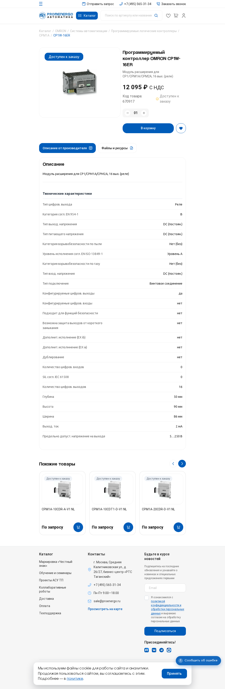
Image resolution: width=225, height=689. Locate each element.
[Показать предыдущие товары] (173, 463)
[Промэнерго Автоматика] (56, 15)
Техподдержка (50, 613)
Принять (174, 673)
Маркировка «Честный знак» (55, 563)
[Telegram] (161, 650)
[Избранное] (168, 15)
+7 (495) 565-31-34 (107, 585)
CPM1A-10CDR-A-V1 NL (58, 509)
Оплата (44, 606)
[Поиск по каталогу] (131, 15)
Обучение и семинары (55, 573)
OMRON (60, 31)
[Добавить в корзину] (78, 527)
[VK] (154, 650)
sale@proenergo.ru (107, 601)
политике (75, 678)
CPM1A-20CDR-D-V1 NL (158, 509)
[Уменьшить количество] (127, 113)
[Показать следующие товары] (182, 463)
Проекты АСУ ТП (51, 580)
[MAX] (169, 650)
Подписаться (165, 631)
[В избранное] (181, 128)
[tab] (67, 148)
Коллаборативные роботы (52, 589)
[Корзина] (176, 15)
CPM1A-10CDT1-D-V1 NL (109, 509)
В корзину (148, 128)
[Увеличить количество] (144, 113)
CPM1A (44, 35)
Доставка (46, 598)
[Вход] (183, 15)
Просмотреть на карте (105, 609)
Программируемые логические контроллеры (144, 31)
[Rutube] (146, 650)
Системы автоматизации (88, 31)
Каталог (45, 31)
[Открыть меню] (40, 3)
